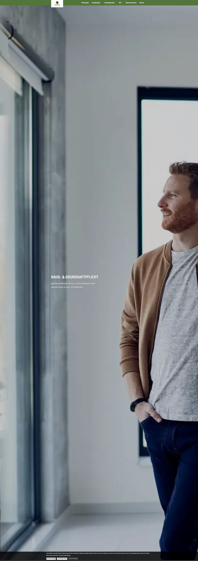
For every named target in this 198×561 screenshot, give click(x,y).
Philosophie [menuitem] (85, 3)
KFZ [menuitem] (120, 3)
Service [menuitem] (142, 3)
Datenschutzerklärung (65, 555)
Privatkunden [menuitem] (96, 3)
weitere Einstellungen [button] (73, 558)
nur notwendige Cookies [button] (62, 558)
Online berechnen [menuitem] (131, 3)
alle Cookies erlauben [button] (51, 558)
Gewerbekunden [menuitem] (109, 3)
